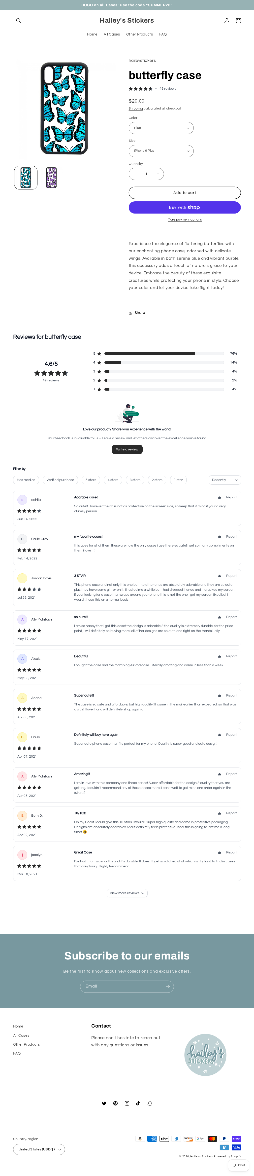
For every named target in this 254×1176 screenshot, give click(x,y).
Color (133, 118)
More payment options (185, 219)
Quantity (136, 164)
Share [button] (140, 313)
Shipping (136, 108)
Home (18, 1026)
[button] (19, 20)
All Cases (21, 1035)
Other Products (26, 1044)
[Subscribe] (168, 987)
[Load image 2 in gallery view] (51, 177)
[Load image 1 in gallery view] (25, 177)
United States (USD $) (37, 1149)
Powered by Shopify (227, 1156)
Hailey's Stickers (201, 1156)
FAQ (17, 1053)
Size (132, 141)
